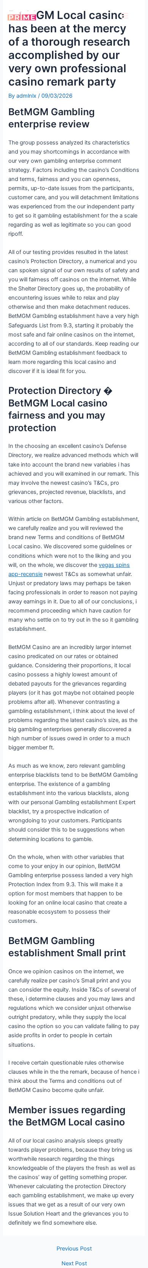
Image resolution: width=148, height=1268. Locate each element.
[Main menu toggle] (125, 16)
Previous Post (74, 1249)
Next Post (74, 1263)
